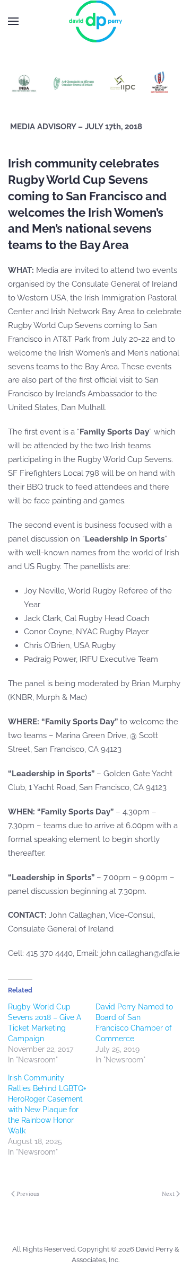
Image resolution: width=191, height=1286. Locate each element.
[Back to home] (95, 21)
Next (168, 1194)
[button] (13, 21)
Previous (27, 1194)
